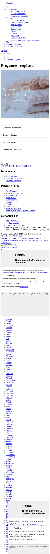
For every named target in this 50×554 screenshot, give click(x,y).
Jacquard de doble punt (33, 240)
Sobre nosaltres (11, 9)
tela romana (5, 238)
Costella (14, 33)
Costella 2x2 (15, 238)
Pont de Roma (16, 25)
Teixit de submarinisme (30, 238)
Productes (9, 18)
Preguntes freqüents (13, 44)
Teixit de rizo (16, 27)
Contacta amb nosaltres (15, 46)
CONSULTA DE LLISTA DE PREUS (16, 166)
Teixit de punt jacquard (19, 22)
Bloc (7, 42)
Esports (13, 31)
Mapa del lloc (6, 236)
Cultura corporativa (18, 14)
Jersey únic (15, 36)
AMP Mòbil (17, 236)
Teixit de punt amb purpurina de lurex (25, 40)
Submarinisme (16, 29)
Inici (7, 7)
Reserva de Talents (18, 11)
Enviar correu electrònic (10, 247)
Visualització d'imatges (19, 16)
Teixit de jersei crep (18, 38)
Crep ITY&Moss (17, 20)
